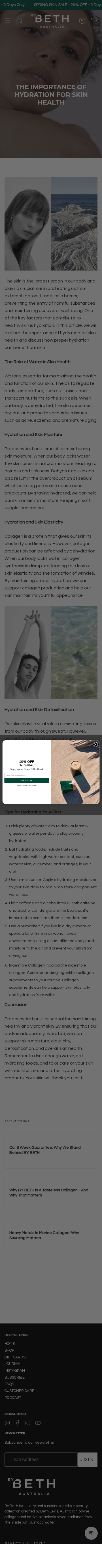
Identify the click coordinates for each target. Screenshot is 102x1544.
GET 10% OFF (27, 780)
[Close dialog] (95, 744)
